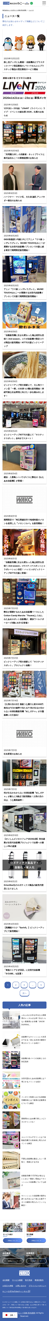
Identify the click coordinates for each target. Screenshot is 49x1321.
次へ (24, 993)
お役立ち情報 (8, 1286)
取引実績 (28, 1280)
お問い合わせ (21, 1286)
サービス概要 (17, 1280)
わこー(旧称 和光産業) (27, 1313)
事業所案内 (39, 1280)
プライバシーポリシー (37, 1286)
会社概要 (6, 1280)
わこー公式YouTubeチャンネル (15, 1291)
